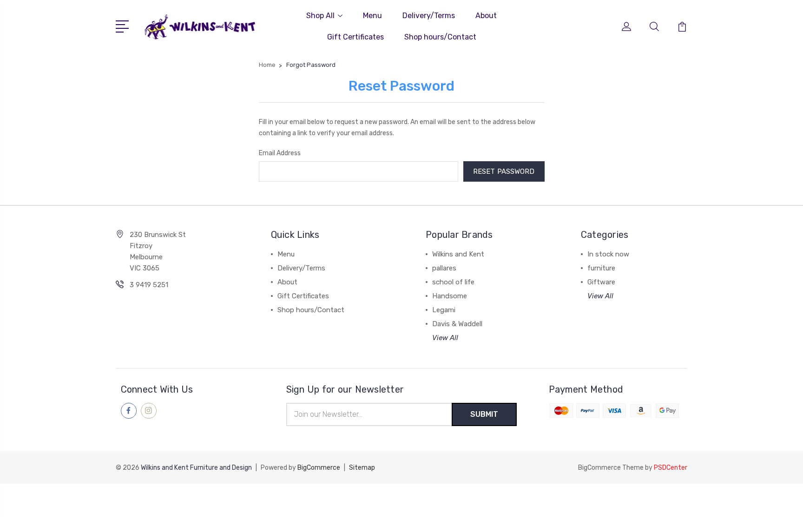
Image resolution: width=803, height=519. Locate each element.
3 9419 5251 (149, 285)
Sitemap (362, 468)
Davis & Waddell (457, 324)
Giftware (601, 282)
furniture (601, 268)
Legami (443, 310)
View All (445, 338)
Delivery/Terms (428, 15)
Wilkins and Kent (458, 254)
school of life (453, 282)
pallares (444, 268)
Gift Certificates (355, 37)
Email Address (280, 153)
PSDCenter (670, 468)
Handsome (449, 296)
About (486, 15)
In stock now (608, 254)
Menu (372, 15)
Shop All (320, 15)
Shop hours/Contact (440, 37)
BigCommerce (318, 468)
